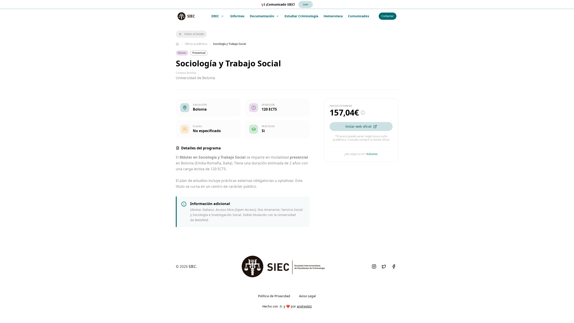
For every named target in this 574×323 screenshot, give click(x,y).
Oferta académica (196, 44)
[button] (191, 34)
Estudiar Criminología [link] (301, 16)
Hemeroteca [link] (333, 16)
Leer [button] (306, 4)
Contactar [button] (387, 16)
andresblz (304, 306)
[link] (186, 16)
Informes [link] (237, 16)
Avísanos (372, 154)
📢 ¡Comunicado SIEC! (278, 4)
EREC (215, 16)
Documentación (262, 16)
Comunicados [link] (358, 16)
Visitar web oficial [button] (358, 126)
